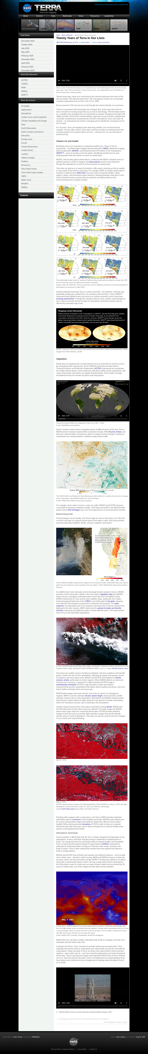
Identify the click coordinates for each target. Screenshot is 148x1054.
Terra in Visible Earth (121, 4)
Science (39, 16)
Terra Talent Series (29, 169)
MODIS (24, 91)
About (25, 16)
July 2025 (25, 48)
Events (24, 143)
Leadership (108, 16)
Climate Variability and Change (34, 121)
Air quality (25, 106)
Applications (26, 110)
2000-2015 (81, 173)
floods (109, 707)
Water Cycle (26, 180)
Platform (24, 161)
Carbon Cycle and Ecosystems (34, 117)
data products (94, 162)
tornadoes (86, 824)
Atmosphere (26, 113)
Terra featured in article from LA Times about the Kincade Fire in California (83, 1019)
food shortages (74, 510)
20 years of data (114, 432)
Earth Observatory (106, 4)
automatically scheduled (66, 685)
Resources (94, 16)
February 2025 (27, 56)
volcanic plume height (93, 696)
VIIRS (23, 176)
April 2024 (25, 63)
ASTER (24, 80)
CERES (24, 84)
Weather (24, 184)
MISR (23, 88)
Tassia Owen (85, 42)
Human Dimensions (29, 147)
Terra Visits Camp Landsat (32, 172)
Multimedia (67, 16)
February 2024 (27, 67)
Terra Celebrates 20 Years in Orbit (115, 1022)
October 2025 (26, 45)
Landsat (24, 154)
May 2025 (25, 52)
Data (53, 16)
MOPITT (24, 95)
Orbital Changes (28, 158)
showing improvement (65, 299)
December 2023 (27, 70)
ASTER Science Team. (120, 668)
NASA (97, 4)
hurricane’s (77, 820)
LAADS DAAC (27, 150)
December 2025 (27, 41)
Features (24, 195)
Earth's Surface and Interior (32, 132)
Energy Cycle (26, 139)
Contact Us (93, 1049)
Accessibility (82, 1049)
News (81, 16)
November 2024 (27, 59)
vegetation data (106, 594)
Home (58, 35)
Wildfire (24, 187)
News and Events (67, 35)
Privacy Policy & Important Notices (63, 1049)
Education (25, 136)
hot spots (111, 601)
